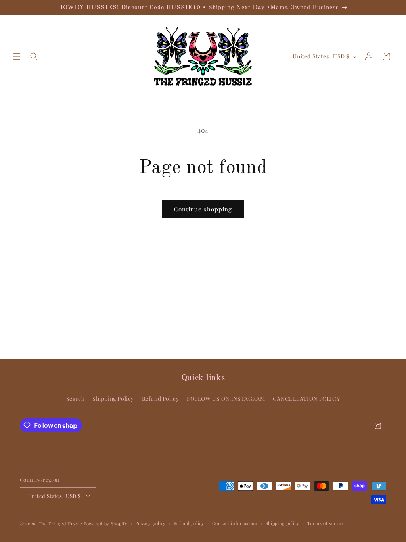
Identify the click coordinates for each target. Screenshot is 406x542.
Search (75, 398)
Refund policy (189, 523)
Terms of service (326, 523)
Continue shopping (203, 209)
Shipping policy (283, 523)
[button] (16, 56)
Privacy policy (150, 523)
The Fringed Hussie (60, 524)
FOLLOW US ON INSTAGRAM (226, 398)
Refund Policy (160, 398)
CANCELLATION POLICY (306, 398)
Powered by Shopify (106, 524)
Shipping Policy (113, 398)
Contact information (235, 523)
